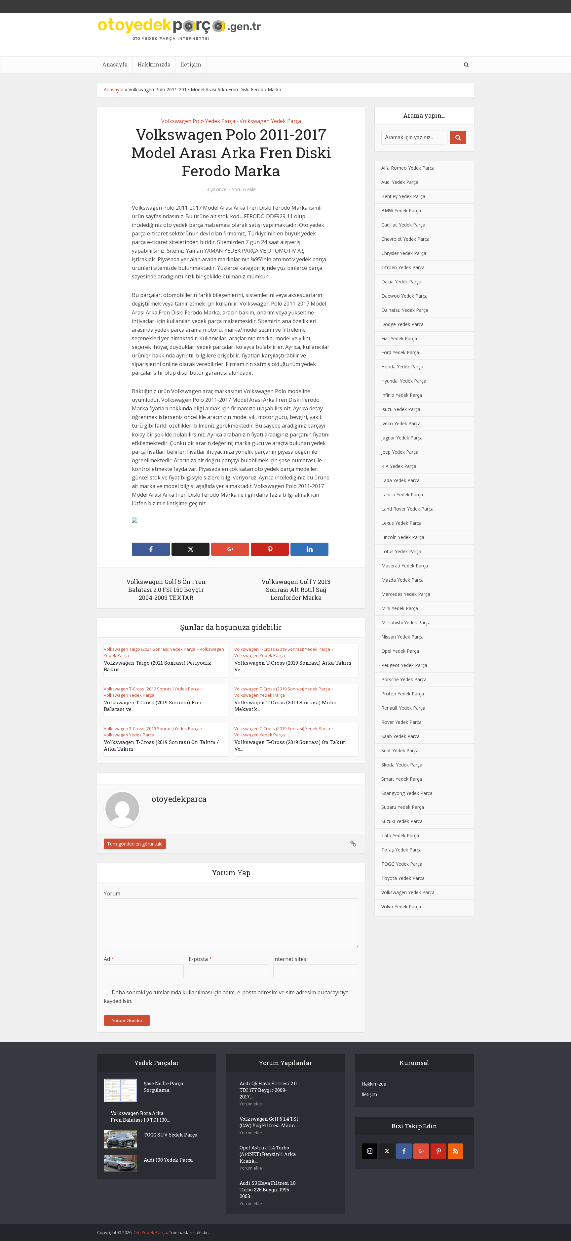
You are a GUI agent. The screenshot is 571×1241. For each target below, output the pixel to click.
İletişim (190, 64)
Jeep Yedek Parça (399, 452)
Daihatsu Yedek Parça (404, 310)
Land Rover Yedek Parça (407, 509)
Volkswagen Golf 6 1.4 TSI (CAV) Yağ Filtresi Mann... (269, 1122)
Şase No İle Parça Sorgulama (163, 1086)
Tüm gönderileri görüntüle (135, 844)
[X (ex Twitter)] (387, 1151)
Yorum (112, 893)
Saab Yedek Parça (400, 736)
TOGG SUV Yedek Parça (170, 1135)
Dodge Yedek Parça (402, 324)
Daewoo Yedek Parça (404, 296)
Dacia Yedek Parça (401, 281)
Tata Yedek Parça (400, 835)
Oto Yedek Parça (150, 1232)
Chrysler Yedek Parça (403, 253)
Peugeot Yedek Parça (404, 665)
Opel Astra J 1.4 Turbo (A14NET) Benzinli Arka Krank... (268, 1154)
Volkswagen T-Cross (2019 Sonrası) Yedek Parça (282, 649)
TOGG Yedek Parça (401, 864)
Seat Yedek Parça (400, 750)
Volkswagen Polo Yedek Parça (198, 121)
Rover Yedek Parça (401, 722)
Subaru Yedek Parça (402, 807)
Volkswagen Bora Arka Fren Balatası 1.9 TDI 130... (140, 1116)
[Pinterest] (438, 1151)
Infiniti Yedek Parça (401, 395)
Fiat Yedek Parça (399, 338)
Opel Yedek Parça (400, 651)
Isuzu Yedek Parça (400, 409)
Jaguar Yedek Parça (402, 437)
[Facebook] (404, 1151)
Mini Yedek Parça (399, 608)
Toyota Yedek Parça (403, 878)
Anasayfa (115, 64)
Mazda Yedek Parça (402, 580)
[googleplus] (421, 1151)
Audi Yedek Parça (399, 182)
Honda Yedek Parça (402, 366)
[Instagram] (369, 1151)
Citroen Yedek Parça (403, 267)
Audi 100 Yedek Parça (168, 1160)
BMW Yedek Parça (401, 210)
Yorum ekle (244, 189)
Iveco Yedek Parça (401, 423)
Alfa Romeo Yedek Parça (408, 168)
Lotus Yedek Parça (401, 551)
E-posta (200, 959)
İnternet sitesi (290, 959)
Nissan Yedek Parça (402, 637)
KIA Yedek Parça (398, 466)
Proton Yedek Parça (402, 693)
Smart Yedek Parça (401, 779)
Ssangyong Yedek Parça (407, 793)
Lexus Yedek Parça (401, 523)
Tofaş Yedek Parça (401, 850)
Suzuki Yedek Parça (402, 821)
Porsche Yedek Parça (404, 679)
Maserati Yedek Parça (404, 565)
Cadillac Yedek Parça (403, 225)
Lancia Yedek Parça (402, 494)
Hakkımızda (154, 64)
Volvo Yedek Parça (401, 906)
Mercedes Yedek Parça (405, 594)
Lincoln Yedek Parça (402, 537)
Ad (109, 959)
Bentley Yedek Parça (403, 196)
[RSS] (455, 1151)
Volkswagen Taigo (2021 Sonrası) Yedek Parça (149, 649)
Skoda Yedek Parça (401, 765)
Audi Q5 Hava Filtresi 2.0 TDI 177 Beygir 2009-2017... (268, 1090)
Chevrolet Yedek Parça (405, 239)
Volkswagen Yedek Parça (270, 121)
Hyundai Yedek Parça (403, 381)
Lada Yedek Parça (400, 480)
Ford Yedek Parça (400, 352)
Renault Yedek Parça (403, 708)
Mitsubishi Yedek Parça (406, 622)
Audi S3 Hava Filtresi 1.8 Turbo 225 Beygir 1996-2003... (268, 1189)
